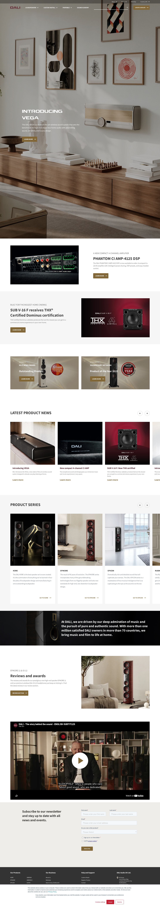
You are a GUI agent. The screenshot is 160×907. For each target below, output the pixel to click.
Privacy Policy (52, 892)
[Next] (147, 413)
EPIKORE (12, 880)
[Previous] (139, 413)
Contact (83, 882)
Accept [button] (110, 902)
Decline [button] (119, 902)
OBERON (29, 877)
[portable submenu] (71, 7)
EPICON (12, 882)
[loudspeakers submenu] (37, 7)
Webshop (48, 880)
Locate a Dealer (85, 877)
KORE (11, 877)
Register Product (85, 880)
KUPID (28, 882)
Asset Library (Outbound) (52, 882)
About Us (48, 877)
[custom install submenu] (56, 7)
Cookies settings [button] (100, 902)
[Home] (15, 8)
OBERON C (30, 880)
